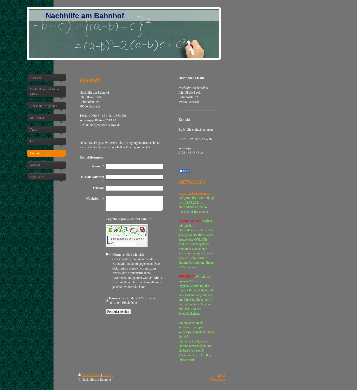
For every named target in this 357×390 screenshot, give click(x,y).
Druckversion (91, 375)
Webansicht (217, 379)
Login (221, 375)
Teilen (185, 171)
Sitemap (108, 375)
